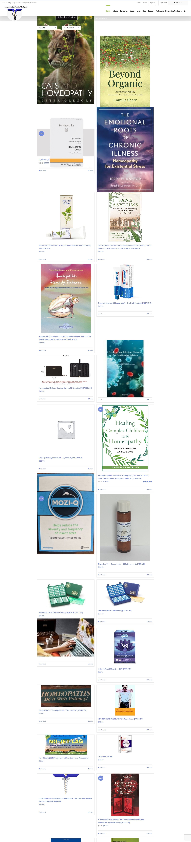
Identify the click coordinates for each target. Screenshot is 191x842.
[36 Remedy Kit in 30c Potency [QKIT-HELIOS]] (125, 593)
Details (91, 259)
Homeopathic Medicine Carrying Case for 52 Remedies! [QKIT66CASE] (65, 388)
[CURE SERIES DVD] (125, 744)
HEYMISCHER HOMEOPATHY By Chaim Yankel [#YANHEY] (120, 719)
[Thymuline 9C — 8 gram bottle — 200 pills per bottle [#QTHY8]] (125, 527)
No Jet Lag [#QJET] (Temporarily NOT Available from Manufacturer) (64, 758)
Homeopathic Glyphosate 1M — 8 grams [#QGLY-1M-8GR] (60, 458)
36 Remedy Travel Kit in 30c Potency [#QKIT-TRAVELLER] (61, 613)
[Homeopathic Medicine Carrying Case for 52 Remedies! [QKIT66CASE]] (65, 370)
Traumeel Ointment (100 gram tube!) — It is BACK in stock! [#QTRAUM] (124, 303)
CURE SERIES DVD (105, 757)
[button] (185, 10)
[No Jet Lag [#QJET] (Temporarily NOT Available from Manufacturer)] (65, 745)
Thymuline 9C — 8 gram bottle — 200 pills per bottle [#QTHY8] (121, 564)
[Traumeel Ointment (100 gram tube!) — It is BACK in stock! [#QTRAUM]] (125, 282)
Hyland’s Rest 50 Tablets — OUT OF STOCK (114, 669)
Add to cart (43, 259)
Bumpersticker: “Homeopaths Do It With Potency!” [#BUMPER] (62, 710)
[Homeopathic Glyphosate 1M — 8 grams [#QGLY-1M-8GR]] (65, 429)
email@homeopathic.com (29, 2)
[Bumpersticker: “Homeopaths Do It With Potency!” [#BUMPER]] (65, 696)
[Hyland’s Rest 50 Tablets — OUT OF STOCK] (125, 647)
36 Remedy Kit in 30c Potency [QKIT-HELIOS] (115, 611)
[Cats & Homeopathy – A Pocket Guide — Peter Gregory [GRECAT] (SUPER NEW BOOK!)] (65, 58)
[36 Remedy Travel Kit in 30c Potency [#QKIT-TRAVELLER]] (65, 594)
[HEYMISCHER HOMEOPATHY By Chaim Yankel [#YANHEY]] (125, 700)
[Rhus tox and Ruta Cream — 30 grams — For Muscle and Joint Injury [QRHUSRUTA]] (65, 217)
